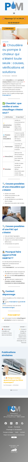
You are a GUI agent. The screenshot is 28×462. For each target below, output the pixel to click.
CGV (14, 437)
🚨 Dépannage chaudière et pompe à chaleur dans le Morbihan (7, 331)
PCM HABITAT (6, 95)
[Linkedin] (16, 423)
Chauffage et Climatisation (14, 429)
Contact (22, 432)
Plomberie (17, 427)
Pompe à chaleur (8, 432)
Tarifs (16, 432)
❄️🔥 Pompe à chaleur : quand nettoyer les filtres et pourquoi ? (13, 380)
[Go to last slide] (4, 374)
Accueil (10, 427)
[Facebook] (5, 423)
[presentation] (14, 367)
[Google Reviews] (22, 423)
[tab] (12, 390)
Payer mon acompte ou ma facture (14, 435)
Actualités (5, 41)
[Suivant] (24, 374)
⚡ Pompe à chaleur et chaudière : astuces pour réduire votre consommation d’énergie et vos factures (21, 334)
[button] (14, 13)
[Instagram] (11, 423)
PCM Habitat (7, 76)
